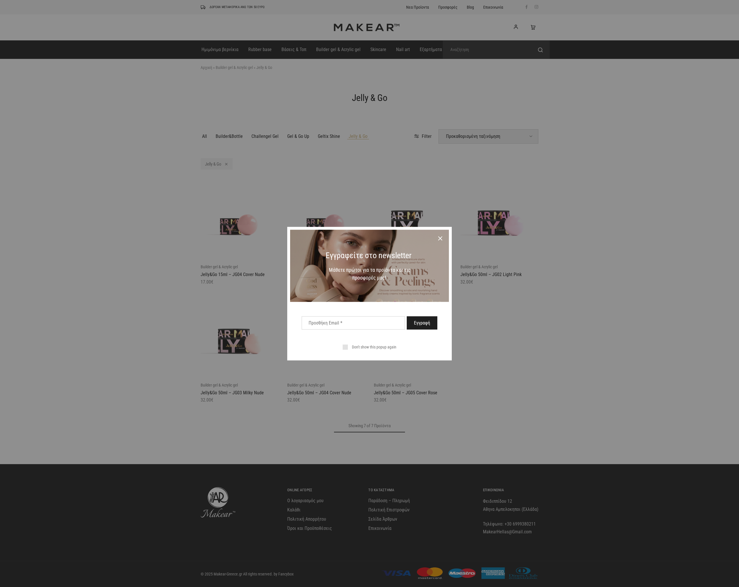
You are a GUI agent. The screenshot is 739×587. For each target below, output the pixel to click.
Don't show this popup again (374, 346)
